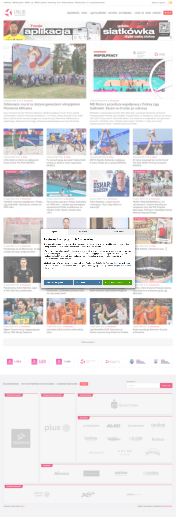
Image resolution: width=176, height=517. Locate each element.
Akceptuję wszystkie (114, 283)
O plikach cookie (117, 232)
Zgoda (54, 232)
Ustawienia (83, 232)
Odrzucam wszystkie (54, 283)
